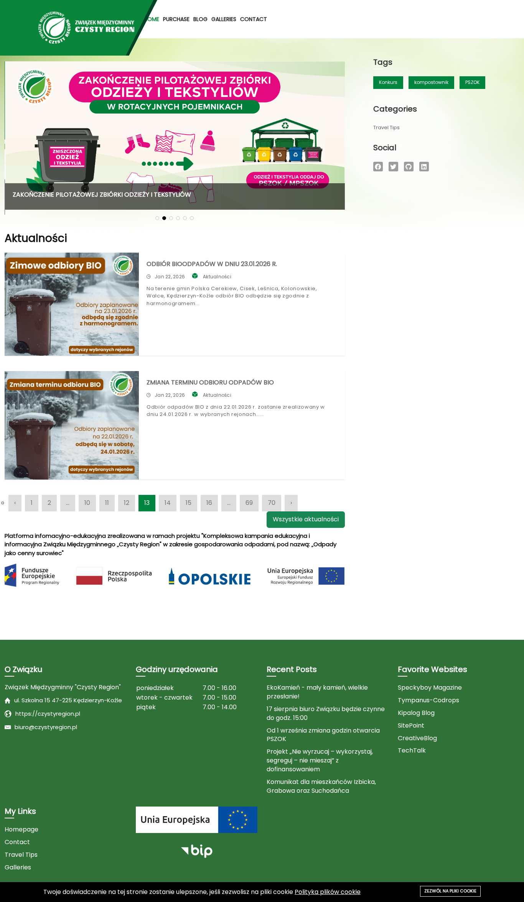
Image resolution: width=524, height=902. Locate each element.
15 (188, 502)
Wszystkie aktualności (306, 519)
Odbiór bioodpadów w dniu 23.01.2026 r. (212, 264)
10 (87, 502)
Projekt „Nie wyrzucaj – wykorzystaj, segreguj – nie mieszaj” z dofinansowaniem (320, 761)
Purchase (176, 19)
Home (151, 19)
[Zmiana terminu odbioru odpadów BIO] (72, 425)
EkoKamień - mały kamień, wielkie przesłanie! (317, 692)
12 (126, 502)
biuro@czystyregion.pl (46, 727)
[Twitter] (393, 166)
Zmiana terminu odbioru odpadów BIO (210, 382)
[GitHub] (409, 166)
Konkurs (388, 82)
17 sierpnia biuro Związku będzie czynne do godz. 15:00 (326, 713)
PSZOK (472, 82)
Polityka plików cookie (328, 891)
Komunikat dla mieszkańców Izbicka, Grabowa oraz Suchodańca (321, 786)
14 (168, 502)
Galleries (223, 19)
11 (107, 502)
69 (249, 502)
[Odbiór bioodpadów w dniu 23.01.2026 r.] (72, 304)
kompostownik (431, 82)
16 (209, 502)
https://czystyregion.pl (47, 714)
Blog (200, 19)
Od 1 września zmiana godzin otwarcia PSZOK (323, 735)
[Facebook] (378, 166)
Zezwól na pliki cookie (450, 891)
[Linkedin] (424, 166)
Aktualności (217, 276)
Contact (253, 19)
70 (271, 502)
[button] (157, 218)
